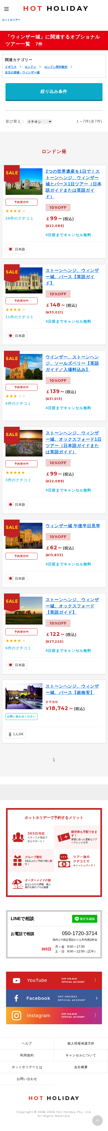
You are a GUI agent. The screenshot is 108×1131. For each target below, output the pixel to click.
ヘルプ (27, 1043)
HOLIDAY (56, 8)
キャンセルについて (81, 1055)
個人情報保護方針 (81, 1043)
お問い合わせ (27, 1079)
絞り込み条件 (54, 91)
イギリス (11, 66)
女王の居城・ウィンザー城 (22, 72)
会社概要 (81, 1067)
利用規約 (27, 1055)
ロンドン (30, 66)
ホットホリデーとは (27, 1067)
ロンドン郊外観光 (55, 66)
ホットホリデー (11, 19)
